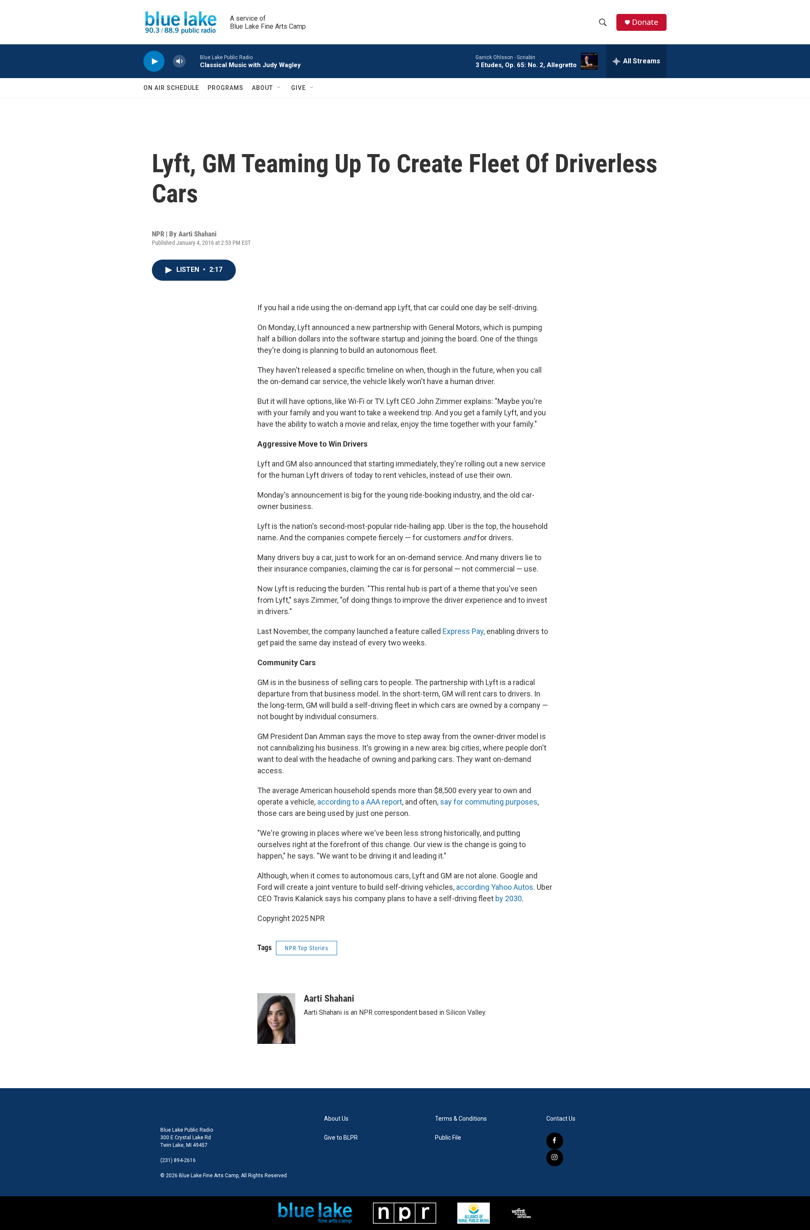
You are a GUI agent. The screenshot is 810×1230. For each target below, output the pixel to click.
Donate (645, 22)
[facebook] (554, 1140)
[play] (154, 61)
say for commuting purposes (488, 801)
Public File (448, 1138)
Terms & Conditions (461, 1119)
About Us (336, 1119)
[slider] (193, 61)
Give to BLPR (341, 1138)
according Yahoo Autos (494, 887)
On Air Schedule (171, 87)
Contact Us (560, 1119)
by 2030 (508, 898)
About (262, 87)
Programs (225, 87)
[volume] (179, 61)
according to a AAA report (359, 801)
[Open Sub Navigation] (279, 87)
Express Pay (463, 631)
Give (298, 87)
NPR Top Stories (306, 948)
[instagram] (554, 1157)
